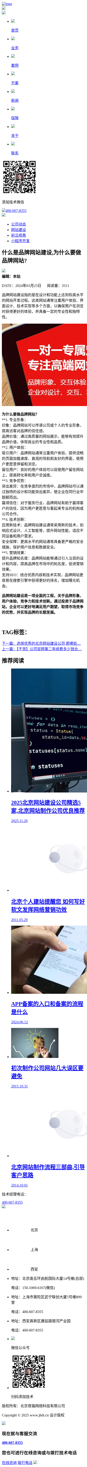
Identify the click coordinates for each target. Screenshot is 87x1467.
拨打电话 (25, 1463)
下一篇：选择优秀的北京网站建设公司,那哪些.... (41, 643)
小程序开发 (20, 241)
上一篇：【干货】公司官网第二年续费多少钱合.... (42, 649)
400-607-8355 (16, 211)
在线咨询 (9, 1463)
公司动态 (18, 224)
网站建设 (18, 230)
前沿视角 (18, 235)
